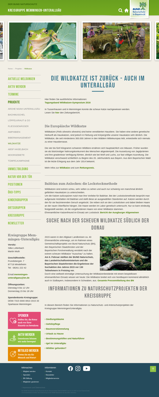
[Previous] (6, 42)
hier (57, 112)
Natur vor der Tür (20, 177)
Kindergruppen (18, 200)
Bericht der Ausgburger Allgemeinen (119, 212)
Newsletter (16, 223)
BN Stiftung (27, 378)
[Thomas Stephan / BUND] (125, 253)
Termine (13, 94)
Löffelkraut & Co (19, 120)
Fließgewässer (18, 126)
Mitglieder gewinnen (31, 382)
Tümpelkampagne (19, 161)
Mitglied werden (29, 371)
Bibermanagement (19, 138)
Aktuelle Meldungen (21, 79)
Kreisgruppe (16, 215)
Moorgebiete (16, 155)
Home (10, 69)
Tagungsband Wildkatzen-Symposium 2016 (68, 102)
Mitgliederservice (52, 378)
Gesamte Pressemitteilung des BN (116, 280)
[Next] (153, 42)
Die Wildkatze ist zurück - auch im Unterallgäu (98, 82)
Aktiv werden (17, 87)
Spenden (26, 375)
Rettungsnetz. (87, 168)
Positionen (15, 184)
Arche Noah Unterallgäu (24, 109)
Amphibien (14, 132)
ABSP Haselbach (18, 149)
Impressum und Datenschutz (33, 387)
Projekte (18, 69)
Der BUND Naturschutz (22, 4)
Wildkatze (64, 168)
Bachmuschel (16, 114)
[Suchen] (120, 10)
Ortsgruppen (16, 208)
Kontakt (49, 371)
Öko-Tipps (14, 192)
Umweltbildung (18, 169)
